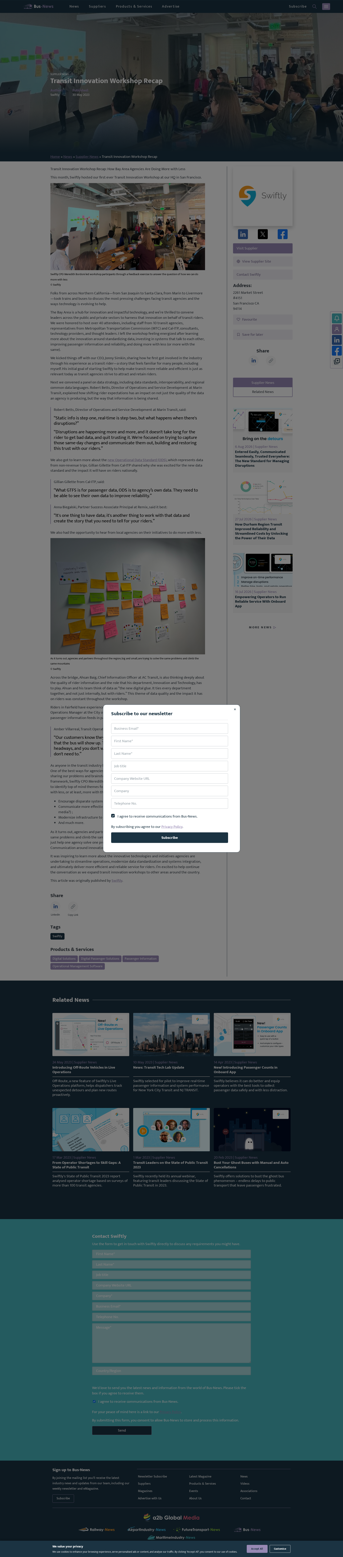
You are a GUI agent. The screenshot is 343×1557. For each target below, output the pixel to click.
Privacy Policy (171, 827)
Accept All (257, 1549)
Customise (280, 1549)
